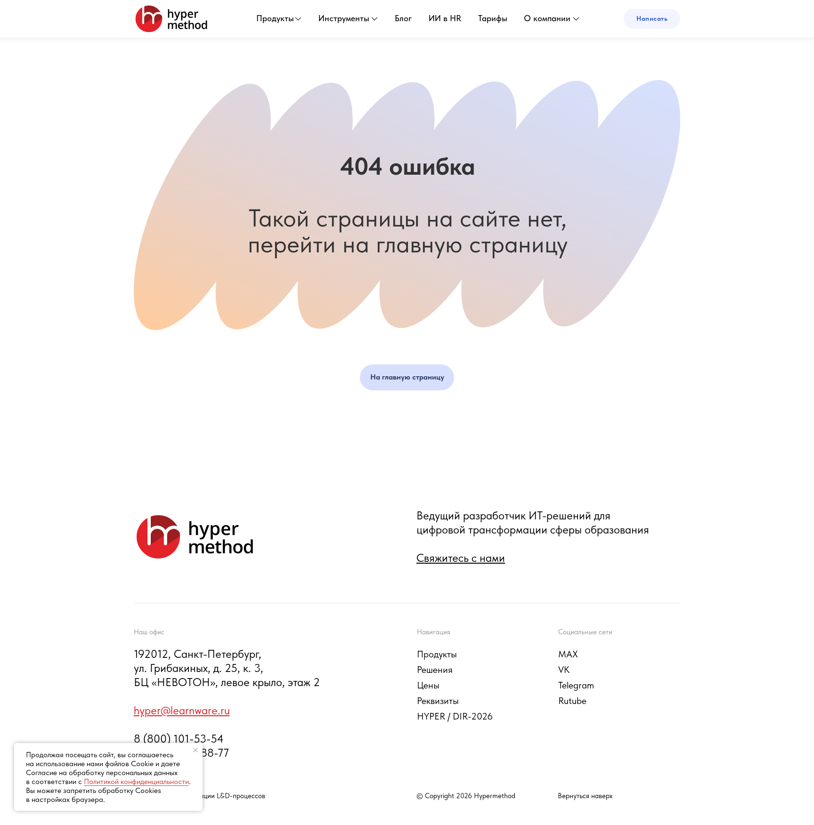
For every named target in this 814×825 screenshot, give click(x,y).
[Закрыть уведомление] (195, 750)
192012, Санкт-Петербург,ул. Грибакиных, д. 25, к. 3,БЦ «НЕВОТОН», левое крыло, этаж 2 (227, 668)
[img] (171, 19)
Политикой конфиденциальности (136, 781)
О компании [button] (547, 18)
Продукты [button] (275, 18)
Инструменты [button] (343, 18)
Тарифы (492, 18)
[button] (652, 19)
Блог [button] (403, 18)
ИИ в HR (445, 18)
